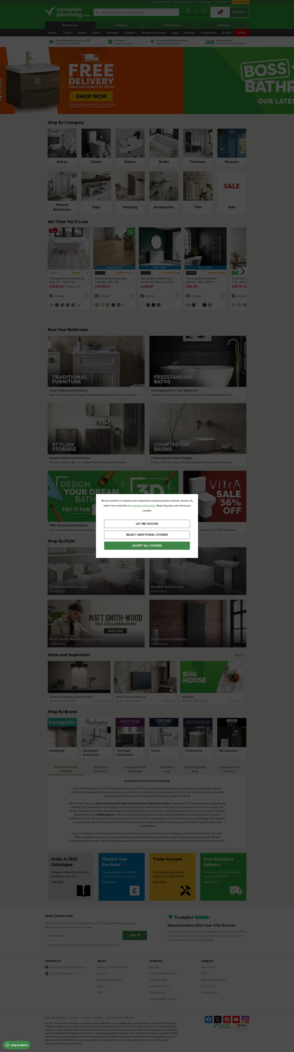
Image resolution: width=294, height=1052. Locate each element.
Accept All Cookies (147, 545)
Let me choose (147, 524)
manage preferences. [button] (143, 505)
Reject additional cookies (147, 534)
